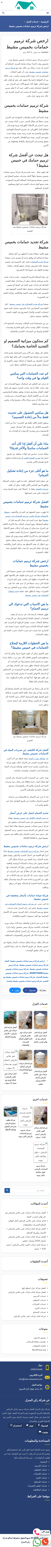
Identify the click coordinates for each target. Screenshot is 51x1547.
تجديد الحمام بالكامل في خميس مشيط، (29, 818)
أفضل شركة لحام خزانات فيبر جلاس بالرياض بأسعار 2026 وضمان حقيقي (40, 1077)
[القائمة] (47, 13)
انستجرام (17, 1425)
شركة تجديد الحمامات (39, 261)
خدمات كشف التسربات (37, 1485)
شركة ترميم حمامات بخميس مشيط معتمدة (24, 981)
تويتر (14, 990)
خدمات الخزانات (39, 1304)
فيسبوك (29, 990)
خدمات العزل (32, 21)
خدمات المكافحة (40, 1489)
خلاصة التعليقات (39, 1346)
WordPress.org (39, 1350)
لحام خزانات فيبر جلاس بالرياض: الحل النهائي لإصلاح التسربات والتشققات (25, 1038)
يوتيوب (44, 1432)
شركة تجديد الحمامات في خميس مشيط (26, 304)
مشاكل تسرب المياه (36, 758)
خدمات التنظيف (39, 1300)
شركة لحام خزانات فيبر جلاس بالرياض (30, 1316)
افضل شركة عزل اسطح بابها (34, 1288)
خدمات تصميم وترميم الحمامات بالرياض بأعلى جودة (26, 1133)
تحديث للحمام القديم (32, 458)
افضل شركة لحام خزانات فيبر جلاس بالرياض (27, 1292)
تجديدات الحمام (42, 489)
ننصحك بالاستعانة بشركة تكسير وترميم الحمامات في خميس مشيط (26, 516)
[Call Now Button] (45, 1541)
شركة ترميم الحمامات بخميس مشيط (23, 851)
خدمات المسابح (39, 1312)
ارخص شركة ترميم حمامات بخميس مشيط (27, 961)
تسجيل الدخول (40, 1338)
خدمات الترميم (39, 1296)
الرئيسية (45, 21)
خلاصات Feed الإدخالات (36, 1342)
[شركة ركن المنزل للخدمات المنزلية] (25, 5)
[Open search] (3, 13)
